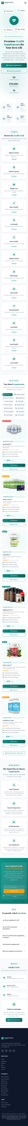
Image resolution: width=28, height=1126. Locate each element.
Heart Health (9, 415)
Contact (3, 1069)
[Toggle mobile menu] (25, 2)
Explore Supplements (15, 65)
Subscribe (15, 891)
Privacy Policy (4, 1102)
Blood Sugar (9, 408)
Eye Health (21, 411)
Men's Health (9, 401)
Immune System (9, 398)
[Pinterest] (13, 1050)
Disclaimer (3, 1106)
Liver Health (21, 415)
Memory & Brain (20, 394)
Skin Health (20, 408)
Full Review (15, 469)
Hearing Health (9, 411)
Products (3, 1063)
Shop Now (14, 465)
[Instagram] (6, 1050)
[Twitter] (10, 1050)
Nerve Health (8, 404)
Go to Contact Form (14, 1020)
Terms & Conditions (6, 1104)
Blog (2, 1065)
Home (2, 1059)
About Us (3, 1067)
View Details (14, 430)
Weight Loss (21, 398)
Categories (4, 1061)
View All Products (15, 753)
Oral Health (20, 401)
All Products (8, 394)
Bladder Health (20, 404)
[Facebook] (2, 1050)
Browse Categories (15, 71)
